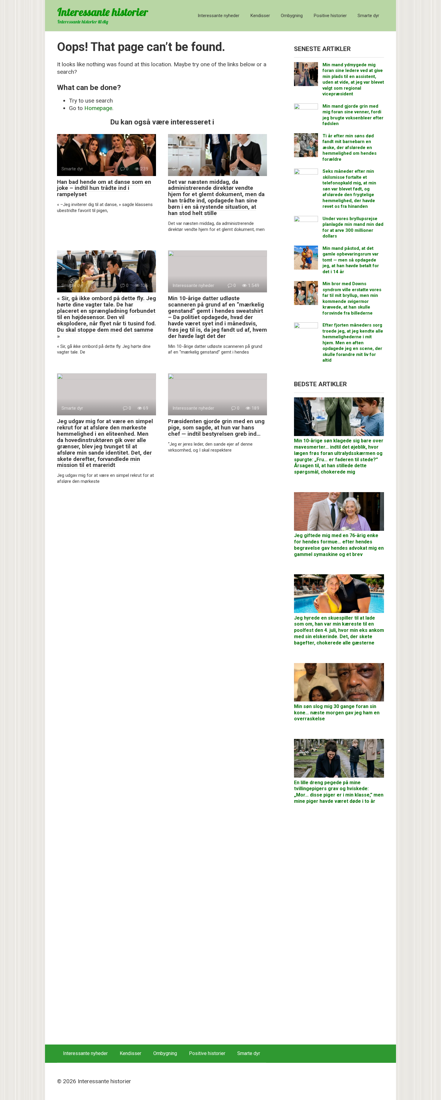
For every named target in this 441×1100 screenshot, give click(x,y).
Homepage (98, 108)
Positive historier (330, 15)
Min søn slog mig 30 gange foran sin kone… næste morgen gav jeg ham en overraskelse (337, 713)
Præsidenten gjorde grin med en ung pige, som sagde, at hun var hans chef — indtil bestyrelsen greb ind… (216, 427)
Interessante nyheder (218, 15)
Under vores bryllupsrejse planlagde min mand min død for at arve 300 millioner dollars (352, 227)
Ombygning (292, 15)
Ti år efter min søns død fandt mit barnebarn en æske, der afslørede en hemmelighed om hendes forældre (349, 147)
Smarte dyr (368, 15)
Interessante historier (102, 12)
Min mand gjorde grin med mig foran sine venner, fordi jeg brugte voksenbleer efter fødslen (352, 115)
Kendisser (260, 15)
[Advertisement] (339, 928)
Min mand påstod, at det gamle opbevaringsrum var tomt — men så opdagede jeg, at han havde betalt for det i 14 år (350, 260)
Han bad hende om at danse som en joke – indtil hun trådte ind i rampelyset (104, 188)
